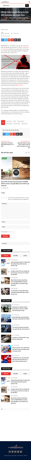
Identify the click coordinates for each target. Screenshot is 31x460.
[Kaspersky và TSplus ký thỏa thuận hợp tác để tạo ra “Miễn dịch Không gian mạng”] (6, 308)
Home (3, 18)
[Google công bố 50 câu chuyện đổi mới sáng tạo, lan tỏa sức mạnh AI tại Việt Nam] (5, 271)
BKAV (15, 121)
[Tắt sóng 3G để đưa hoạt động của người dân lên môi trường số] (6, 329)
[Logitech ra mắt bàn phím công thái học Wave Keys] (6, 339)
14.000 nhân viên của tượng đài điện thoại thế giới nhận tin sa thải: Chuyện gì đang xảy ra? (20, 359)
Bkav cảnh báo (21, 121)
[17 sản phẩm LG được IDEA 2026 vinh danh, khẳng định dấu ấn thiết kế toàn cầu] (5, 291)
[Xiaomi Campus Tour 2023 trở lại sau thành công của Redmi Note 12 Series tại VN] (6, 349)
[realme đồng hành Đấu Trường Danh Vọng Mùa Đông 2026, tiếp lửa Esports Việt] (5, 262)
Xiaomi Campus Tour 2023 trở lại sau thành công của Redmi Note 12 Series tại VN (20, 349)
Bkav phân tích (9, 123)
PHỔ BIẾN (15, 255)
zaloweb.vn (5, 49)
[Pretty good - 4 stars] (5, 198)
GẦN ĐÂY (6, 255)
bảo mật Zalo (9, 121)
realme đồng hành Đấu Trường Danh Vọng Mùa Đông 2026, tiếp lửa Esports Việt (20, 263)
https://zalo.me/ (19, 85)
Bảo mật (8, 18)
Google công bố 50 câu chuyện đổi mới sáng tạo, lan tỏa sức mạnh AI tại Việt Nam (20, 272)
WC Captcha (4, 231)
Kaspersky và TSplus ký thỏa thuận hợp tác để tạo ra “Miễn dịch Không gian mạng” (20, 308)
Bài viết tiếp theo (25, 141)
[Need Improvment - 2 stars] (2, 198)
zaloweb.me (26, 47)
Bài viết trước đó (6, 141)
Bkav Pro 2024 (17, 123)
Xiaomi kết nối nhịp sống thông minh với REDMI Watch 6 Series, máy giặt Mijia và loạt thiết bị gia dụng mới (15, 183)
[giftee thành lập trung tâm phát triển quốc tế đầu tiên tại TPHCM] (6, 318)
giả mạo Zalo (24, 123)
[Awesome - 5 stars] (6, 198)
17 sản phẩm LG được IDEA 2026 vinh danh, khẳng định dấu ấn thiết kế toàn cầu (20, 292)
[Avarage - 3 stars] (4, 198)
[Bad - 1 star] (1, 198)
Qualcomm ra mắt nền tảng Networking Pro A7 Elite (7, 144)
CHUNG (25, 255)
